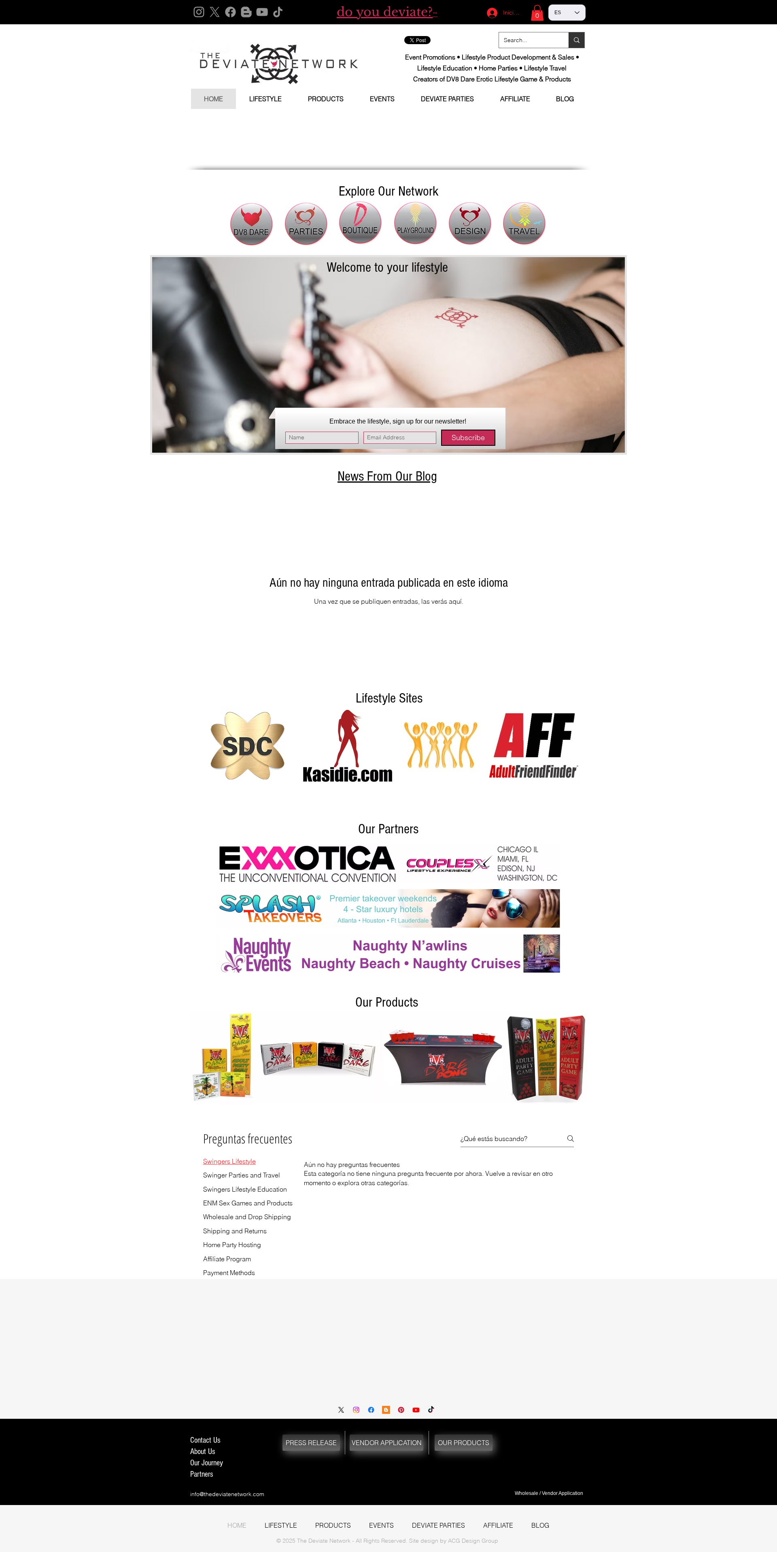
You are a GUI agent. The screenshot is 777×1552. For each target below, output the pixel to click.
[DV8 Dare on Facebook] (371, 1410)
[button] (537, 13)
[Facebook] (230, 12)
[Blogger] (246, 12)
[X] (215, 12)
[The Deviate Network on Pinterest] (401, 1410)
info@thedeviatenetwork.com (227, 1494)
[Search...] (576, 40)
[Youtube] (416, 1410)
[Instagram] (199, 12)
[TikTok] (278, 12)
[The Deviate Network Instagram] (356, 1410)
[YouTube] (262, 12)
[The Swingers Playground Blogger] (386, 1410)
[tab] (248, 1161)
